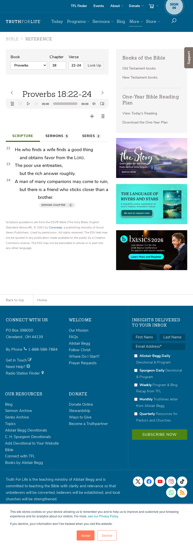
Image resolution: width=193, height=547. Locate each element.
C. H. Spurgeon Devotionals (28, 436)
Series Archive (17, 417)
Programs (76, 21)
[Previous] (20, 103)
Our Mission (78, 330)
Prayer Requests (82, 363)
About (115, 6)
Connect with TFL (20, 456)
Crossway (55, 227)
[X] (138, 481)
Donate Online (81, 404)
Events (98, 6)
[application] (57, 104)
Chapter (57, 57)
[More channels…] (182, 493)
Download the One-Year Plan (145, 122)
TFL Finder (79, 6)
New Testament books (140, 77)
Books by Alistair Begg (24, 462)
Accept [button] (85, 535)
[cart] (153, 6)
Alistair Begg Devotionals (26, 430)
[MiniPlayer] (102, 103)
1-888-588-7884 (43, 349)
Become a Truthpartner (88, 423)
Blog (121, 21)
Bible (9, 449)
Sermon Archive (18, 410)
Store (151, 21)
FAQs (73, 336)
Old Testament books (139, 68)
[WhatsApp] (171, 493)
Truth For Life (23, 21)
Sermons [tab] (56, 136)
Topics (10, 423)
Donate (134, 6)
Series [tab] (90, 136)
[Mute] (93, 103)
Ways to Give (80, 417)
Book (15, 57)
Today (57, 21)
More (134, 21)
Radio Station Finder (23, 373)
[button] (103, 116)
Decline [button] (107, 535)
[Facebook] (149, 481)
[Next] (36, 103)
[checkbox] (158, 387)
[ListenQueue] (12, 103)
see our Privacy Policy (103, 516)
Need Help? (16, 366)
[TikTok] (182, 481)
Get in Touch (17, 360)
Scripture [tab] (22, 136)
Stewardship (79, 410)
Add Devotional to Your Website (32, 443)
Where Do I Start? (84, 356)
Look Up (94, 65)
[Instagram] (171, 481)
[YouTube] (160, 481)
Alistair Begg (79, 343)
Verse (74, 57)
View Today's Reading (139, 113)
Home (42, 300)
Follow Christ (79, 349)
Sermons (101, 21)
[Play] (28, 103)
